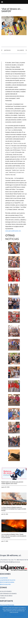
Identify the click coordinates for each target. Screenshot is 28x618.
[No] (26, 612)
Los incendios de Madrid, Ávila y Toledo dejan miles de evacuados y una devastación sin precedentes (13, 536)
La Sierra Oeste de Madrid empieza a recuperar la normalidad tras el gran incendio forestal (13, 509)
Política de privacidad (17, 615)
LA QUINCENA (4, 578)
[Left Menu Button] (2, 2)
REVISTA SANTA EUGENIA (7, 582)
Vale (5, 615)
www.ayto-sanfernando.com (13, 231)
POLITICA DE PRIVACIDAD (7, 605)
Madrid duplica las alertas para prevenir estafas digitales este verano (12, 482)
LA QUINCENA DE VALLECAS (7, 580)
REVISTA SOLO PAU (5, 584)
